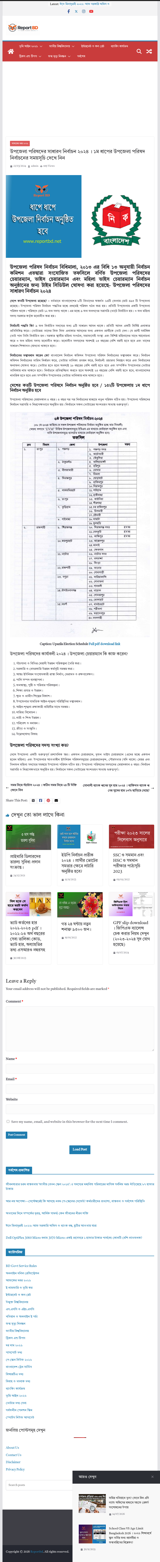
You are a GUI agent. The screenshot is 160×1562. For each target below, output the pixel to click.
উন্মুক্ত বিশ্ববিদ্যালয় (17, 1302)
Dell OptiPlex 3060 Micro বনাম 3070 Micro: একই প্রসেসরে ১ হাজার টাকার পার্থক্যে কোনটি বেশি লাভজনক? (74, 1238)
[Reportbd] (11, 51)
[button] (40, 46)
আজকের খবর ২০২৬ (20, 143)
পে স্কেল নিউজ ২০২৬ (19, 1360)
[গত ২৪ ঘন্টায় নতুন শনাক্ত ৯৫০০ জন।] (80, 894)
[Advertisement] (80, 105)
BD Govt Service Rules (21, 1266)
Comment (14, 1001)
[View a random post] (149, 51)
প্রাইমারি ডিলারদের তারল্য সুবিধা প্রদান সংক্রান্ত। (25, 862)
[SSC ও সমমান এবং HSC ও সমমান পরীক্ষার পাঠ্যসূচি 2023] (131, 827)
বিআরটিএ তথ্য (14, 1374)
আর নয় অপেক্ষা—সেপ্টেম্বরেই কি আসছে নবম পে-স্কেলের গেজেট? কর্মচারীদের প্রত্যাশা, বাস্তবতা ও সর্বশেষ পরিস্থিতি (75, 1201)
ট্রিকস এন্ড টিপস (28, 56)
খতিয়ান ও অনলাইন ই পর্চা (22, 1316)
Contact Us (13, 1455)
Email (11, 1079)
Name (11, 1059)
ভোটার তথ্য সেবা (16, 1403)
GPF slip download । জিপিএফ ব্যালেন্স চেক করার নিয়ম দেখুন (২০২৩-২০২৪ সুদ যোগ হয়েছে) (131, 934)
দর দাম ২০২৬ (14, 1345)
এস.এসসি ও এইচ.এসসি (20, 1309)
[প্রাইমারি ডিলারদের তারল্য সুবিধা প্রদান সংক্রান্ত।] (28, 827)
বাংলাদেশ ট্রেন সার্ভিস (19, 1367)
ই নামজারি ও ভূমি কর (19, 1288)
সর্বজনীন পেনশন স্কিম (19, 1410)
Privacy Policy (15, 1469)
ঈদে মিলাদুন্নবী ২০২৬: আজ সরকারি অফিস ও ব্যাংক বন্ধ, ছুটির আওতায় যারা (51, 1225)
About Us (12, 1448)
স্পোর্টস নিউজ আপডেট (20, 1417)
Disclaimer (13, 1462)
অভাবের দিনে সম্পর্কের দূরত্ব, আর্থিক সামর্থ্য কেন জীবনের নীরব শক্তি (47, 1213)
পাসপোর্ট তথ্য (14, 1352)
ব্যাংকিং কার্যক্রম (119, 46)
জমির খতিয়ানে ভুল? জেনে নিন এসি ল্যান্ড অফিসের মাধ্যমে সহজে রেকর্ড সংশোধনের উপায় (129, 1503)
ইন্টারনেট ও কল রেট (92, 46)
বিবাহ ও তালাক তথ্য (18, 1381)
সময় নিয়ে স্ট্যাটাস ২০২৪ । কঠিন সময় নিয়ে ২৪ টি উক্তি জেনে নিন (44, 788)
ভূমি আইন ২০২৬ (28, 46)
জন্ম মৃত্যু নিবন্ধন (57, 56)
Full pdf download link (104, 644)
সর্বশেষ (81, 56)
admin (34, 166)
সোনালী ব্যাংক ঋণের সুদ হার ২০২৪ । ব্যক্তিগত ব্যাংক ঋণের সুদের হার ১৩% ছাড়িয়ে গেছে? (116, 788)
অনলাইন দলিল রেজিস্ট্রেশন (22, 1273)
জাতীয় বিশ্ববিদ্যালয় (59, 46)
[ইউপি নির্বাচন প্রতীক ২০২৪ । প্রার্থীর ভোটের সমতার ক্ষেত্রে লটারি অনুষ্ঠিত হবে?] (80, 827)
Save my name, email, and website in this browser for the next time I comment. (69, 1122)
